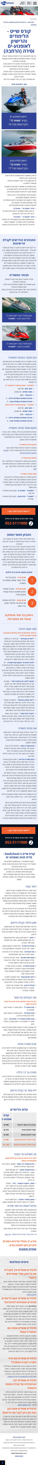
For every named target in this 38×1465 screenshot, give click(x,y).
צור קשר (8, 1234)
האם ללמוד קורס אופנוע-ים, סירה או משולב (21, 1377)
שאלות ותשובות (27, 1249)
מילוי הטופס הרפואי (24, 1405)
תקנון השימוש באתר (19, 1437)
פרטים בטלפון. (31, 1295)
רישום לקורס (29, 3)
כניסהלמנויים (22, 3)
